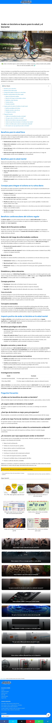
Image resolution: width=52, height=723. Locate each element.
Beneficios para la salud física (10, 88)
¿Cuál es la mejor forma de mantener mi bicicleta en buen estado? (19, 122)
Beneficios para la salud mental (10, 90)
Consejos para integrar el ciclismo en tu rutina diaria (15, 92)
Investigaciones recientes (11, 112)
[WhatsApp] (39, 721)
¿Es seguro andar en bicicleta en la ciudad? (15, 118)
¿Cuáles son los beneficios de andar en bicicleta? (16, 116)
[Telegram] (47, 721)
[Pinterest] (30, 721)
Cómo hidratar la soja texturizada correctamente (9, 706)
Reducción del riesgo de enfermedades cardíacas (16, 98)
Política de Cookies (4, 696)
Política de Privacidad (5, 691)
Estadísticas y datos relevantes (12, 100)
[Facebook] (4, 721)
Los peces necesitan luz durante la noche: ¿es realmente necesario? (13, 708)
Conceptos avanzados (10, 104)
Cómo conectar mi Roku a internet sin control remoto (10, 709)
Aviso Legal (3, 694)
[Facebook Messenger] (13, 721)
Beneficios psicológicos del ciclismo (13, 108)
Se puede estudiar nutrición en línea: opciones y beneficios (39, 474)
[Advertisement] (26, 13)
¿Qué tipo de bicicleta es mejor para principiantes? (16, 120)
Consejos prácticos (9, 102)
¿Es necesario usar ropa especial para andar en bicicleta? (17, 125)
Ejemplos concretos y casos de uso (13, 110)
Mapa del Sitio (3, 697)
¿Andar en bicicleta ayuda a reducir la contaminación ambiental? (19, 124)
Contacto (2, 690)
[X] (21, 721)
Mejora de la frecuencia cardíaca (12, 96)
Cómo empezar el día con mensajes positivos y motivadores (11, 705)
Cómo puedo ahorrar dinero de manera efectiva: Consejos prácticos (13, 474)
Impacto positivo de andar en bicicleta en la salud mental (16, 106)
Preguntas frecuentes (8, 114)
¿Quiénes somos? (4, 693)
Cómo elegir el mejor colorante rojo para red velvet (10, 703)
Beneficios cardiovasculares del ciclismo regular (13, 94)
